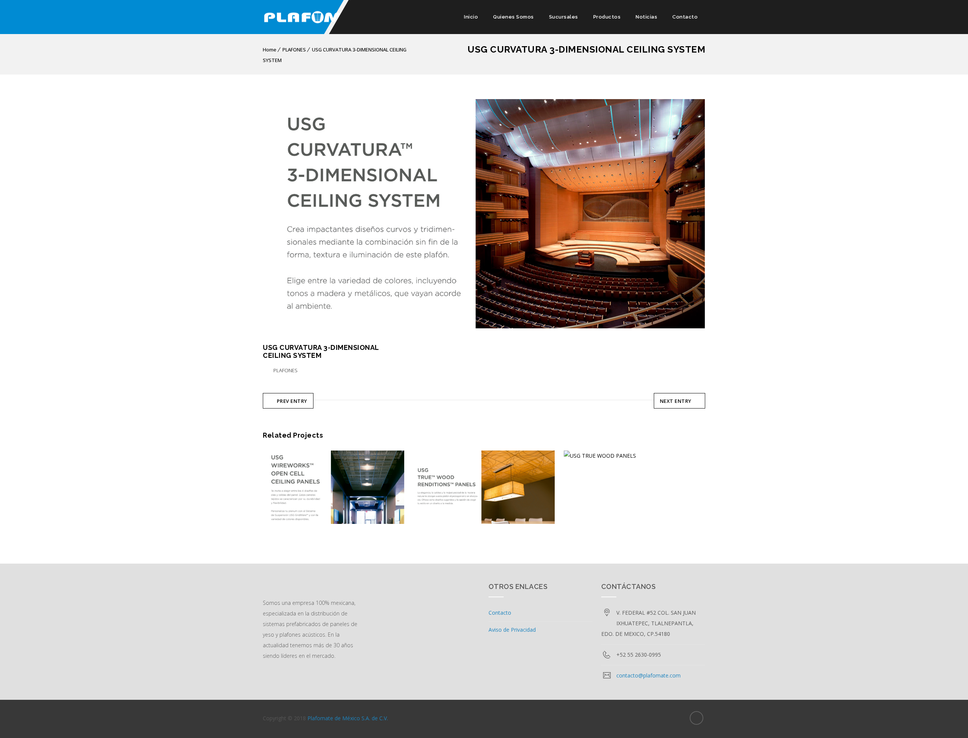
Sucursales (563, 17)
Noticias (646, 17)
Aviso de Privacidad (512, 629)
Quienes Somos (513, 17)
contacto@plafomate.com (648, 675)
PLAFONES (294, 49)
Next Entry (676, 401)
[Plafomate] (319, 17)
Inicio (471, 17)
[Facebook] (696, 718)
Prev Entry (292, 401)
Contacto (685, 17)
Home (269, 49)
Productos (607, 17)
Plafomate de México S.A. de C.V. (347, 718)
